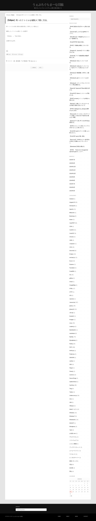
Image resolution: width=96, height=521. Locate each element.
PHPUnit (71, 350)
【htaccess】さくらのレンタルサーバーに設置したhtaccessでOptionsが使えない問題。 (79, 115)
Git (70, 274)
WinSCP (71, 423)
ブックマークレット (74, 447)
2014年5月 (72, 190)
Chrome (71, 236)
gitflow (71, 278)
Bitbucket (71, 212)
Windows (71, 412)
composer (72, 243)
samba (71, 361)
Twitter (71, 392)
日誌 (70, 464)
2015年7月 (72, 159)
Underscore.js (73, 395)
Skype (71, 368)
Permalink (25, 61)
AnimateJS (72, 205)
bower (71, 219)
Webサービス (73, 409)
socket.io (71, 374)
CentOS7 (71, 233)
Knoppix (71, 319)
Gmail (71, 281)
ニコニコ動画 (73, 443)
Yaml (70, 430)
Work (76, 516)
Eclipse (31, 61)
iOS (70, 295)
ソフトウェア (73, 440)
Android (71, 199)
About (68, 516)
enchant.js (72, 257)
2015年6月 (72, 163)
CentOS (71, 230)
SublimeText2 (72, 381)
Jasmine (71, 299)
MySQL (71, 337)
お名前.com (72, 433)
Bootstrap (71, 216)
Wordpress (72, 426)
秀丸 (70, 471)
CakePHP (72, 223)
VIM (70, 402)
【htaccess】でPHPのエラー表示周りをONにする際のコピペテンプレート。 (79, 141)
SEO (70, 364)
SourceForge (72, 378)
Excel (70, 261)
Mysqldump (72, 340)
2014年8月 (72, 180)
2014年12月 (72, 166)
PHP (70, 347)
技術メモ (35, 61)
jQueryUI (71, 309)
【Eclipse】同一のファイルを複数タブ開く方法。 (28, 20)
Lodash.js (71, 326)
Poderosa (71, 354)
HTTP (70, 292)
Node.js (71, 343)
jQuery (71, 305)
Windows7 (72, 416)
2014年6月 (72, 187)
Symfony (71, 385)
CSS (70, 247)
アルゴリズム (73, 437)
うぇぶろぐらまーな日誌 (48, 4)
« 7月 (71, 495)
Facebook (72, 268)
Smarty (71, 371)
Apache (71, 209)
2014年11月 (72, 170)
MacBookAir (72, 330)
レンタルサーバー (74, 457)
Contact (86, 516)
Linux (70, 323)
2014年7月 (72, 184)
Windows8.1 (72, 419)
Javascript (72, 302)
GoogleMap (72, 285)
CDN (70, 226)
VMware (71, 406)
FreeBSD (71, 271)
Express (71, 264)
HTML (71, 288)
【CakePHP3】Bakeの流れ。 (77, 42)
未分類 (71, 468)
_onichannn (17, 61)
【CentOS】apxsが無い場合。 (77, 136)
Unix (70, 399)
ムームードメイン (74, 450)
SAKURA (71, 357)
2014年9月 (72, 177)
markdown (72, 333)
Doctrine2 (71, 250)
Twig (70, 388)
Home (12, 15)
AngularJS (72, 202)
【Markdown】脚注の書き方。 (77, 146)
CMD (70, 240)
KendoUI (71, 316)
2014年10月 (72, 173)
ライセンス (72, 454)
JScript (71, 312)
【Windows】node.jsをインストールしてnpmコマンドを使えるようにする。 (79, 67)
